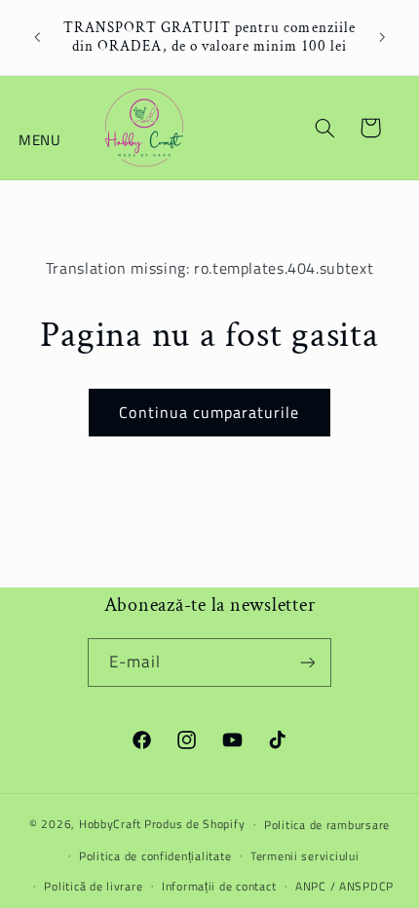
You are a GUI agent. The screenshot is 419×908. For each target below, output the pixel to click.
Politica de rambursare (327, 824)
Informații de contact (219, 886)
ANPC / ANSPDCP (344, 886)
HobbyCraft (110, 823)
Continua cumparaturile (209, 412)
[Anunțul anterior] (37, 38)
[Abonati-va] (308, 662)
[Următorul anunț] (382, 38)
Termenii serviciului (305, 856)
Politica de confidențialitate (155, 856)
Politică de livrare (93, 886)
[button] (41, 127)
